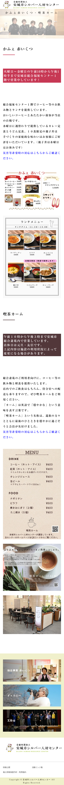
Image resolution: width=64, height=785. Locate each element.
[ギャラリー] (32, 703)
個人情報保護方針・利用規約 (14, 772)
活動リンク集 (37, 767)
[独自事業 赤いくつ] (32, 678)
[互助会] (32, 728)
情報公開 (6, 767)
